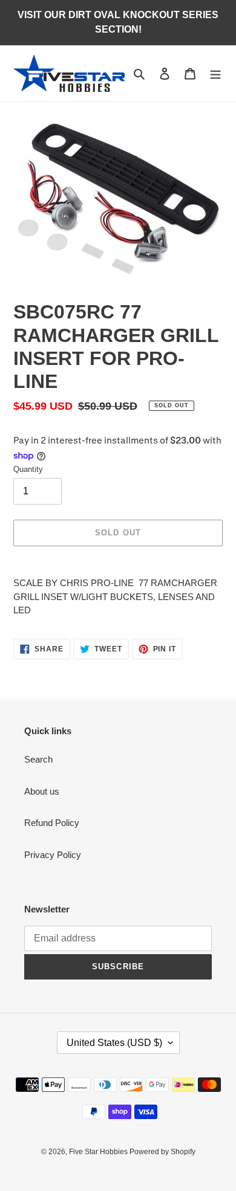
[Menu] (215, 73)
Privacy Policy (52, 855)
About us (41, 791)
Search (38, 759)
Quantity (28, 469)
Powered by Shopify (162, 1151)
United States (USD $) (114, 1043)
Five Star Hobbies (99, 1151)
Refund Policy (51, 823)
